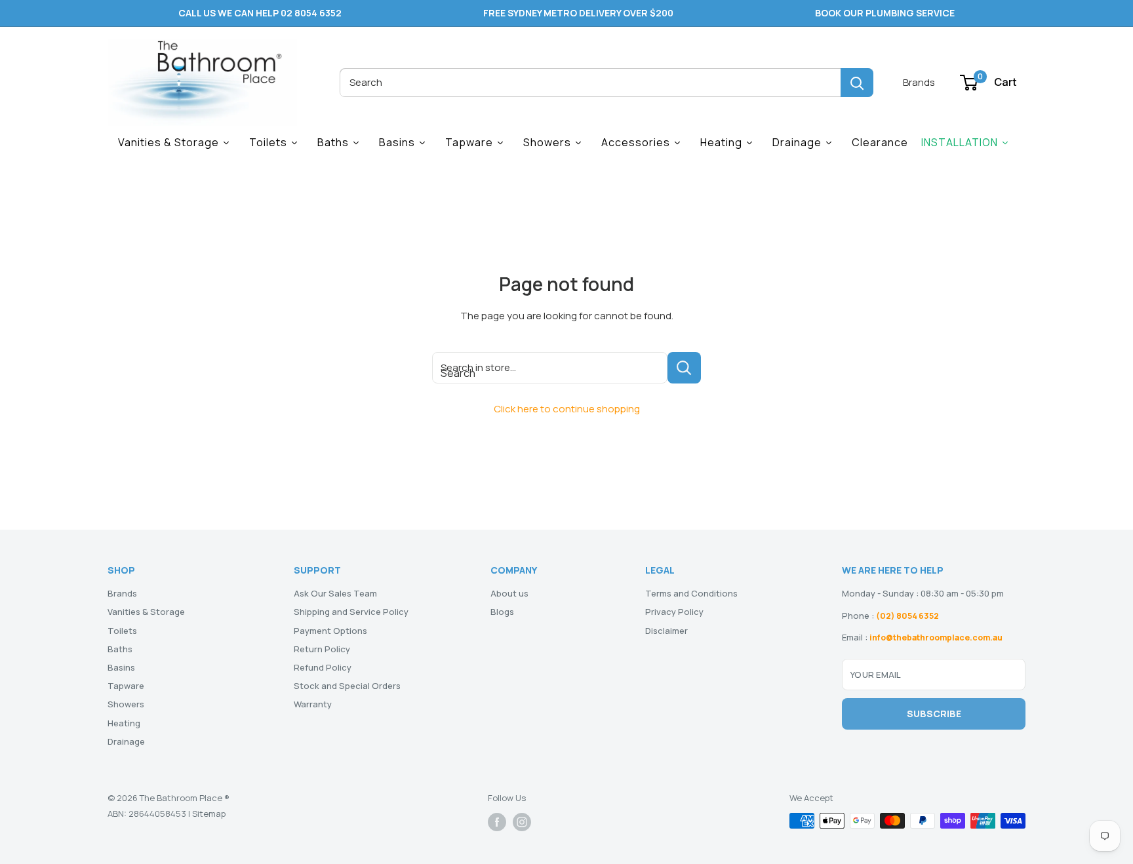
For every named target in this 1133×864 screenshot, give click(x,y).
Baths (120, 649)
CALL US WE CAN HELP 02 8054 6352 (260, 13)
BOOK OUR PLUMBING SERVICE (885, 13)
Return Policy (322, 649)
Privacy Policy (674, 612)
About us (509, 593)
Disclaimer (666, 631)
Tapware (126, 686)
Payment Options (330, 631)
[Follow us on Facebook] (497, 822)
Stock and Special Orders (347, 686)
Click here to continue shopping (567, 409)
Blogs (502, 612)
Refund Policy (322, 667)
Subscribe (934, 713)
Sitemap (209, 813)
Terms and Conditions (691, 593)
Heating (124, 723)
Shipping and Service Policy (351, 612)
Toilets (122, 631)
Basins (121, 667)
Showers (126, 704)
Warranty (313, 704)
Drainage (126, 741)
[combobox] (590, 82)
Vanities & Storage (146, 612)
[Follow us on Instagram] (522, 822)
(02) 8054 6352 (907, 615)
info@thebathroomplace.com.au (936, 637)
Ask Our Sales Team (335, 593)
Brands (919, 82)
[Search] (857, 82)
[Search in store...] (684, 367)
